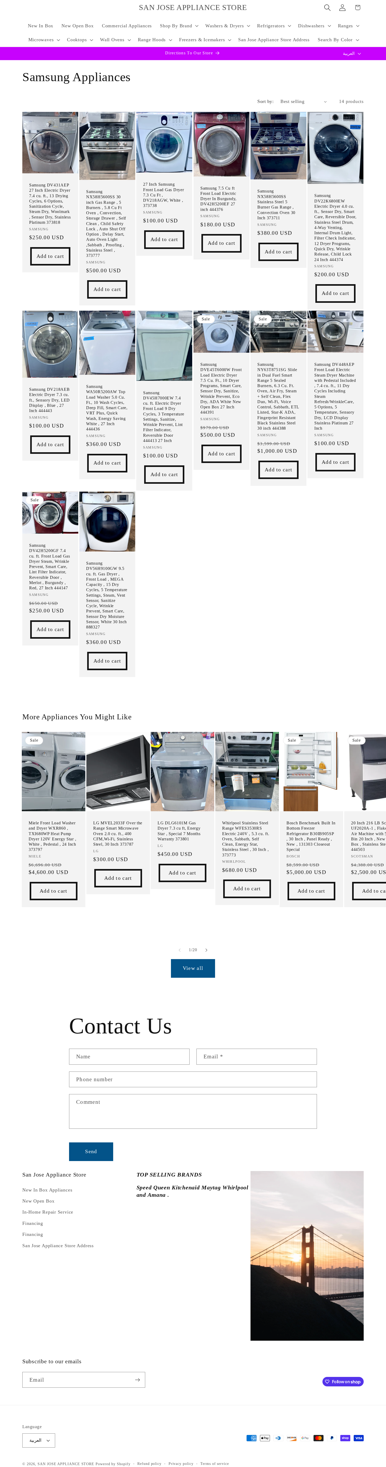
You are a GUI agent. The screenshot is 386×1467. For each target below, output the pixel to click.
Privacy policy (181, 1463)
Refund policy (149, 1463)
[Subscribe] (137, 1380)
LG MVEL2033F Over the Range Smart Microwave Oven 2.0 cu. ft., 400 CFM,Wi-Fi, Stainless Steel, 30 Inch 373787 (117, 833)
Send (91, 1151)
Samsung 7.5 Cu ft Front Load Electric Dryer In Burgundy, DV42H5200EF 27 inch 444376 (218, 199)
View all (193, 968)
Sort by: (265, 101)
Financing (32, 1223)
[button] (178, 26)
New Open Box (38, 1201)
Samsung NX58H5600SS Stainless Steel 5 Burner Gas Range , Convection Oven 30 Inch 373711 (276, 204)
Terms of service (214, 1463)
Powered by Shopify (113, 1464)
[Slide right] (206, 950)
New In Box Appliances (47, 1190)
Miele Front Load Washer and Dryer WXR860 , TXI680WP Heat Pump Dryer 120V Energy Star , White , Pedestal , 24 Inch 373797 (52, 836)
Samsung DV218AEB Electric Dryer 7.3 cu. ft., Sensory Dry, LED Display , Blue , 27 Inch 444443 (49, 400)
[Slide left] (179, 950)
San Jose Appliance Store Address (58, 1245)
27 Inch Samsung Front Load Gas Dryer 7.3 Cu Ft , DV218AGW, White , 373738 (163, 195)
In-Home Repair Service (47, 1212)
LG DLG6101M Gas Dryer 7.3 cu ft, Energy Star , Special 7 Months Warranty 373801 (179, 831)
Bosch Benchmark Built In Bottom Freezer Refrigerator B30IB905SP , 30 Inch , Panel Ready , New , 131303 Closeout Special (310, 836)
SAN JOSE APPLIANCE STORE (66, 1464)
